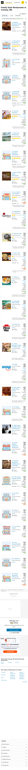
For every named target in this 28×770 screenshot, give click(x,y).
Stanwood (10, 662)
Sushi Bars (3, 674)
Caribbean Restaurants (21, 678)
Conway (9, 589)
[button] (26, 2)
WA (5, 589)
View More (25, 681)
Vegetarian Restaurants (21, 675)
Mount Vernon (2, 663)
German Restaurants (21, 673)
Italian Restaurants (12, 673)
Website (13, 28)
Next (17, 596)
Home (2, 589)
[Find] (22, 2)
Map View (5, 15)
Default (23, 13)
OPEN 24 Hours (19, 18)
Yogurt (2, 677)
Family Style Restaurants (17, 27)
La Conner (17, 662)
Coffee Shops (4, 680)
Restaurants (14, 589)
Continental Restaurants (12, 678)
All (12, 15)
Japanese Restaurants (12, 675)
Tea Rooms (3, 672)
